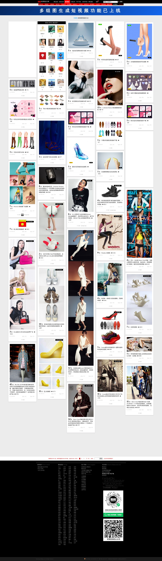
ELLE (70, 499)
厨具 (70, 519)
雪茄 (59, 544)
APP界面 (83, 483)
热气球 (75, 522)
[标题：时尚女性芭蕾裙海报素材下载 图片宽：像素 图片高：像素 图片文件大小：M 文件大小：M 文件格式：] (81, 117)
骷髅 (70, 521)
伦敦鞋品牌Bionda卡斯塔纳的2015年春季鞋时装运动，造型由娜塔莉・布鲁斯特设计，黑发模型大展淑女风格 (80, 370)
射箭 (59, 505)
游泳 (64, 505)
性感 (59, 477)
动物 (75, 468)
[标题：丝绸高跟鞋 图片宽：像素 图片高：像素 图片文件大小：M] (139, 299)
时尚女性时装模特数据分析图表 (23, 119)
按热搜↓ (52, 4)
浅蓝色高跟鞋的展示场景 (79, 50)
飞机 (64, 477)
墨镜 (70, 526)
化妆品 (60, 492)
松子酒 (60, 542)
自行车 (65, 473)
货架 (64, 504)
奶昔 (64, 526)
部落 (59, 500)
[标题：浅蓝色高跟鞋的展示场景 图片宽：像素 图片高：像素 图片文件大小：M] (81, 35)
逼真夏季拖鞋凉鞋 (19, 90)
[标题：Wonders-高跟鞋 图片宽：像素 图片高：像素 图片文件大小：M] (110, 232)
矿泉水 (60, 494)
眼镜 (70, 510)
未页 (92, 458)
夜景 (75, 502)
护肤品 (60, 527)
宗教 (75, 485)
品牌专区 (103, 4)
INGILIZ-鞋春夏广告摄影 (21, 206)
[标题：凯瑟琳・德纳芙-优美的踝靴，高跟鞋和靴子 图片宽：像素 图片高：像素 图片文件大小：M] (110, 279)
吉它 (75, 532)
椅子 (70, 473)
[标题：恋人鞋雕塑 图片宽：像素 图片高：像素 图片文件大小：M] (51, 363)
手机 (75, 490)
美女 (59, 472)
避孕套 (60, 478)
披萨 (64, 482)
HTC (64, 500)
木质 (75, 534)
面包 (75, 487)
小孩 (75, 472)
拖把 (64, 532)
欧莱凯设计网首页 (85, 467)
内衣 (75, 475)
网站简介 (104, 467)
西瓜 (70, 497)
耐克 (70, 509)
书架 (64, 544)
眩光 (70, 478)
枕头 (75, 524)
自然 (70, 480)
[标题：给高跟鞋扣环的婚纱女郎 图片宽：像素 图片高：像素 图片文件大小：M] (81, 80)
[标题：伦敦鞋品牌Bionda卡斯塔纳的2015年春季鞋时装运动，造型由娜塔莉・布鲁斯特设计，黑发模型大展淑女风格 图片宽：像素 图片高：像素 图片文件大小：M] (81, 298)
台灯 (75, 517)
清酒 (75, 529)
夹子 (75, 542)
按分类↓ (41, 4)
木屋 (64, 539)
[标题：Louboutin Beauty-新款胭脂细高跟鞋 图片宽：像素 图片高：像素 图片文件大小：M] (110, 87)
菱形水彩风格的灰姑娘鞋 (79, 166)
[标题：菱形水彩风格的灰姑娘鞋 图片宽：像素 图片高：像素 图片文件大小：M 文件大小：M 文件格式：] (81, 151)
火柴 (70, 514)
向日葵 (60, 489)
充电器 (75, 521)
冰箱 (75, 489)
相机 (59, 475)
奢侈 (70, 492)
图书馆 (65, 537)
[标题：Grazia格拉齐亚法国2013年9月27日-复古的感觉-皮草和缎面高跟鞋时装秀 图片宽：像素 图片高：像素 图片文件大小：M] (110, 375)
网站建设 (90, 1)
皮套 (59, 534)
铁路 (75, 504)
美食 (59, 482)
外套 (64, 527)
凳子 (75, 492)
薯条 (59, 524)
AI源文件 (73, 1)
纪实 (64, 495)
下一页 (87, 458)
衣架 (59, 536)
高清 (70, 483)
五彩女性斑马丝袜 (19, 152)
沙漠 (59, 522)
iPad (70, 500)
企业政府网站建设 (106, 470)
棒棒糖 (65, 516)
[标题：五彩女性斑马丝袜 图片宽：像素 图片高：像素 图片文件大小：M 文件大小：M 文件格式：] (22, 140)
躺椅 (64, 512)
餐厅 (59, 516)
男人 (64, 485)
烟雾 (70, 531)
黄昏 (59, 519)
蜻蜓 (75, 531)
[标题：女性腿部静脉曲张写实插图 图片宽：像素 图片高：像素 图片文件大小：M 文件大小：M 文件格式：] (139, 41)
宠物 (75, 512)
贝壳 (64, 536)
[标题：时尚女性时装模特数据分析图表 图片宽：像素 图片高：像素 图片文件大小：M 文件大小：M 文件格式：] (22, 108)
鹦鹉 (59, 487)
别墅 (70, 495)
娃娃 (59, 512)
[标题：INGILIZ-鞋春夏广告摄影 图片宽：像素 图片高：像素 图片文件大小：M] (22, 183)
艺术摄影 (69, 4)
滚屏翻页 (115, 4)
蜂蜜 (64, 499)
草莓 (64, 510)
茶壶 (75, 527)
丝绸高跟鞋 (134, 327)
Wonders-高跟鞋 (105, 253)
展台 (75, 537)
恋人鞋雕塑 (47, 391)
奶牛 (59, 517)
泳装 (75, 519)
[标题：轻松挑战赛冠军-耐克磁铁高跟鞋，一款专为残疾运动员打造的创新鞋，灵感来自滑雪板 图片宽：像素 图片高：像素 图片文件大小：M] (110, 191)
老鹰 (64, 522)
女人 (59, 467)
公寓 (59, 504)
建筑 (70, 472)
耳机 (75, 473)
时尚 (64, 492)
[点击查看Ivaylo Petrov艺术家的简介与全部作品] (22, 214)
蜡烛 (64, 519)
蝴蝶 (75, 526)
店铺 (75, 539)
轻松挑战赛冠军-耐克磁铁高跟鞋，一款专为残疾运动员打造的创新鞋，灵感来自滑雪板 (110, 202)
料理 (59, 537)
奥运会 (75, 497)
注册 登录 (120, 4)
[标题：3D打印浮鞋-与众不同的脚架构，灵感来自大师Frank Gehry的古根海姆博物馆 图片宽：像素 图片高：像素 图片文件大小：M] (51, 227)
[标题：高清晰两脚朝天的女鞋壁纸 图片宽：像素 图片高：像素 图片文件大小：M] (110, 160)
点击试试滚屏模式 (108, 458)
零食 (70, 529)
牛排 (75, 536)
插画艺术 (86, 4)
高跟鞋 (75, 495)
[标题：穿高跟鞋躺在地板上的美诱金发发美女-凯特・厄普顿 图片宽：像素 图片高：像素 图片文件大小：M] (139, 344)
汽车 (64, 467)
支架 (70, 524)
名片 (70, 477)
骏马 (59, 529)
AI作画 (80, 4)
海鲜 (70, 536)
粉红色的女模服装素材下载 (138, 120)
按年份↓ (58, 4)
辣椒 (64, 542)
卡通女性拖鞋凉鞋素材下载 (109, 140)
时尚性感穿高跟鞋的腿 (107, 59)
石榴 (70, 534)
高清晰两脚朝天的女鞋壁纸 (109, 172)
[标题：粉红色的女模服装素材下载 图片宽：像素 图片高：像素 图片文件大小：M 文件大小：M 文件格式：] (139, 111)
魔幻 (70, 539)
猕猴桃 (75, 507)
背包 (59, 521)
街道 (64, 489)
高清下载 (109, 4)
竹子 (64, 502)
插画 (59, 483)
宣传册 (75, 477)
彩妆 (64, 468)
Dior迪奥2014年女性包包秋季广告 (23, 332)
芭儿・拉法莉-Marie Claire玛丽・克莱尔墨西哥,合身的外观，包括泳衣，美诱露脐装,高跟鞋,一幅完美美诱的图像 (139, 262)
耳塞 (75, 510)
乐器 (64, 531)
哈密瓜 (60, 497)
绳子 (70, 532)
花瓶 (59, 531)
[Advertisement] (22, 49)
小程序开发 (84, 1)
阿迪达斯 (76, 509)
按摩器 (60, 532)
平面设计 (63, 4)
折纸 (75, 516)
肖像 (75, 494)
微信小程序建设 (106, 472)
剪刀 (64, 529)
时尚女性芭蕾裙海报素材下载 (80, 127)
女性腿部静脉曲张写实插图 (138, 61)
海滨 (70, 502)
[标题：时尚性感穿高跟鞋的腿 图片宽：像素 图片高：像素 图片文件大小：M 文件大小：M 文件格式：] (110, 40)
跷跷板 (70, 527)
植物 (75, 470)
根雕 (70, 522)
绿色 (70, 470)
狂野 (59, 485)
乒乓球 (75, 541)
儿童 (64, 507)
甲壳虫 (70, 542)
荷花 (59, 539)
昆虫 (64, 470)
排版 (64, 514)
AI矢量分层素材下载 (86, 470)
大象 (75, 480)
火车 (75, 514)
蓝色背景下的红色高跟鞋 (50, 157)
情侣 (75, 505)
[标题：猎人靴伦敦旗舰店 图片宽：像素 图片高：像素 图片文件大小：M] (22, 223)
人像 (70, 482)
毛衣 (64, 509)
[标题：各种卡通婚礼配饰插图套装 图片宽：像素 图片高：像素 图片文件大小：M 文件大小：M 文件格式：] (139, 82)
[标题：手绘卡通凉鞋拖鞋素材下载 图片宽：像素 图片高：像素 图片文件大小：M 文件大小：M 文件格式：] (51, 99)
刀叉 (64, 521)
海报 (59, 514)
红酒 (64, 494)
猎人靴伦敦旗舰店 (19, 229)
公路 (70, 489)
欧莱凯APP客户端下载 (108, 473)
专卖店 (60, 541)
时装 (70, 467)
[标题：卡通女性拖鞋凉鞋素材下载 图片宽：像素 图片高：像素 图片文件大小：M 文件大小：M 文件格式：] (110, 129)
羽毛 (64, 541)
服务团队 (104, 468)
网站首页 (56, 1)
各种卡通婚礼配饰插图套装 (138, 93)
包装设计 (75, 4)
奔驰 (75, 500)
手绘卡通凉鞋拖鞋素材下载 (51, 108)
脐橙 (59, 509)
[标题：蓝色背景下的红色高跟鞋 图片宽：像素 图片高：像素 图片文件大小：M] (51, 138)
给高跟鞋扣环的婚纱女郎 (79, 101)
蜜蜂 (70, 505)
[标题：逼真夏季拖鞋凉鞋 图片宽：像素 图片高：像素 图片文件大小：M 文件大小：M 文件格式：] (22, 83)
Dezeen (70, 516)
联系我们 (104, 475)
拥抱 (59, 507)
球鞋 (59, 510)
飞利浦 (70, 507)
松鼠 (64, 497)
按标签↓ (47, 4)
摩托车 (75, 482)
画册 (70, 494)
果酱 (59, 526)
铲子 (70, 517)
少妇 (70, 485)
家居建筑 (92, 4)
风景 (70, 468)
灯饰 (64, 534)
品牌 (64, 480)
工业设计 (98, 4)
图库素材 (67, 1)
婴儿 (59, 473)
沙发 (70, 475)
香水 (59, 502)
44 (97, 2)
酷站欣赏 (61, 1)
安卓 (64, 524)
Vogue (75, 499)
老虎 (75, 467)
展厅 (70, 537)
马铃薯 (60, 499)
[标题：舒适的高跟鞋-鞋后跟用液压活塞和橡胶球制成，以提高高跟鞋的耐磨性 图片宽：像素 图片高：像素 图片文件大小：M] (51, 295)
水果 (59, 468)
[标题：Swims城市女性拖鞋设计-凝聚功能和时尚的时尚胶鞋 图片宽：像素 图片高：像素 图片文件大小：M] (110, 327)
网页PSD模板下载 (85, 472)
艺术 (64, 483)
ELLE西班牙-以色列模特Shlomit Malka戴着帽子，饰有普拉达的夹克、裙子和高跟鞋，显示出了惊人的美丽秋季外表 (81, 216)
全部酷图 (83, 476)
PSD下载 (78, 1)
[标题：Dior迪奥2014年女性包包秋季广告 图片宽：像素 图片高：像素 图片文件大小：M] (22, 284)
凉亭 (70, 504)
